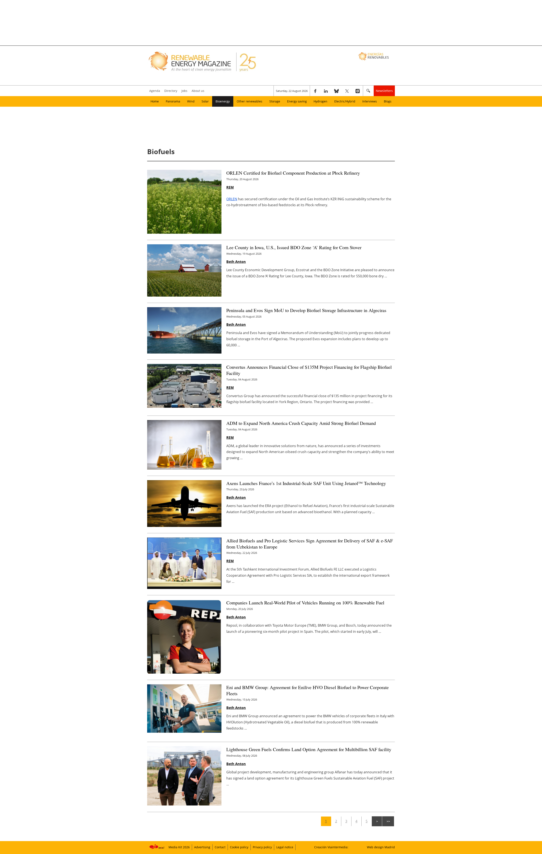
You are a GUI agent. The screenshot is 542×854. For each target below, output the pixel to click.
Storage (274, 101)
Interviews (369, 101)
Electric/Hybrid (344, 101)
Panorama (173, 101)
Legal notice (284, 847)
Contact (220, 847)
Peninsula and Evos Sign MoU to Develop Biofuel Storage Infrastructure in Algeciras (306, 310)
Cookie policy (239, 847)
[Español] (374, 56)
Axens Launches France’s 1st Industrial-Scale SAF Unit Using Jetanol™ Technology (306, 483)
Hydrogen (320, 101)
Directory (170, 91)
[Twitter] (347, 91)
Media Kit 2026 (179, 847)
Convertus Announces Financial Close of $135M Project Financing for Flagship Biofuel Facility (309, 370)
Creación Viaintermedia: (331, 847)
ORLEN (231, 199)
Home (155, 101)
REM (230, 187)
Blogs (387, 101)
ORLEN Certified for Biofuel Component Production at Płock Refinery (293, 173)
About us (198, 91)
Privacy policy (262, 847)
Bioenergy (223, 101)
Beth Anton (236, 261)
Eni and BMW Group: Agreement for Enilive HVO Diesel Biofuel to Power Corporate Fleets (307, 690)
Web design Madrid (381, 847)
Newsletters (384, 91)
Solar (205, 101)
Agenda (154, 91)
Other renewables (249, 101)
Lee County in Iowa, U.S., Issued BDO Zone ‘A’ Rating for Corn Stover (293, 247)
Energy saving (297, 101)
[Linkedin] (326, 91)
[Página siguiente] (377, 821)
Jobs (184, 91)
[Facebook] (315, 91)
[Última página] (388, 821)
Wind (191, 101)
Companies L (305, 602)
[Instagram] (357, 91)
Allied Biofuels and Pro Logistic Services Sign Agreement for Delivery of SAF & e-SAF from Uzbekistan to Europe (309, 543)
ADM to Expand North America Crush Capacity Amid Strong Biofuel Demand (301, 423)
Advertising (202, 847)
